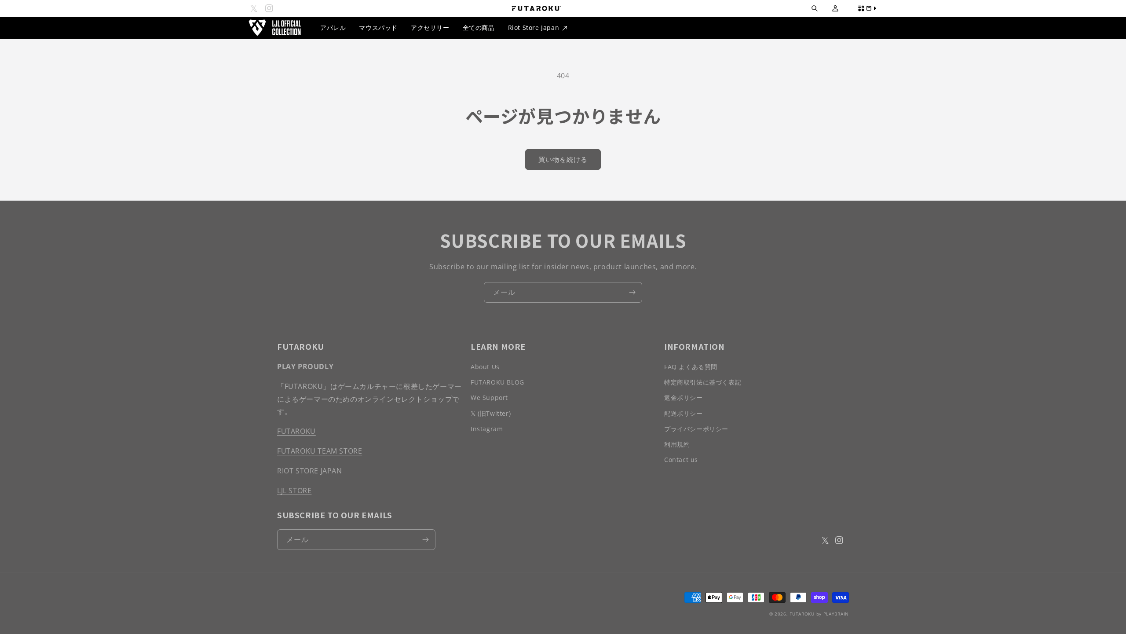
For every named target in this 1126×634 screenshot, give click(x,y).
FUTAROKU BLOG (497, 382)
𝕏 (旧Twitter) (491, 413)
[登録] (632, 292)
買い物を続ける (563, 159)
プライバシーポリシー (696, 429)
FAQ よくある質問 (690, 367)
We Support (489, 397)
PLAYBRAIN (836, 614)
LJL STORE (294, 490)
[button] (814, 8)
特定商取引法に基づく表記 (702, 382)
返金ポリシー (683, 397)
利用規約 (677, 444)
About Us (485, 367)
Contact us (681, 459)
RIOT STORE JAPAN (309, 471)
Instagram (487, 429)
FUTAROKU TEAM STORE (319, 451)
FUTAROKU (296, 431)
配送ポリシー (683, 413)
